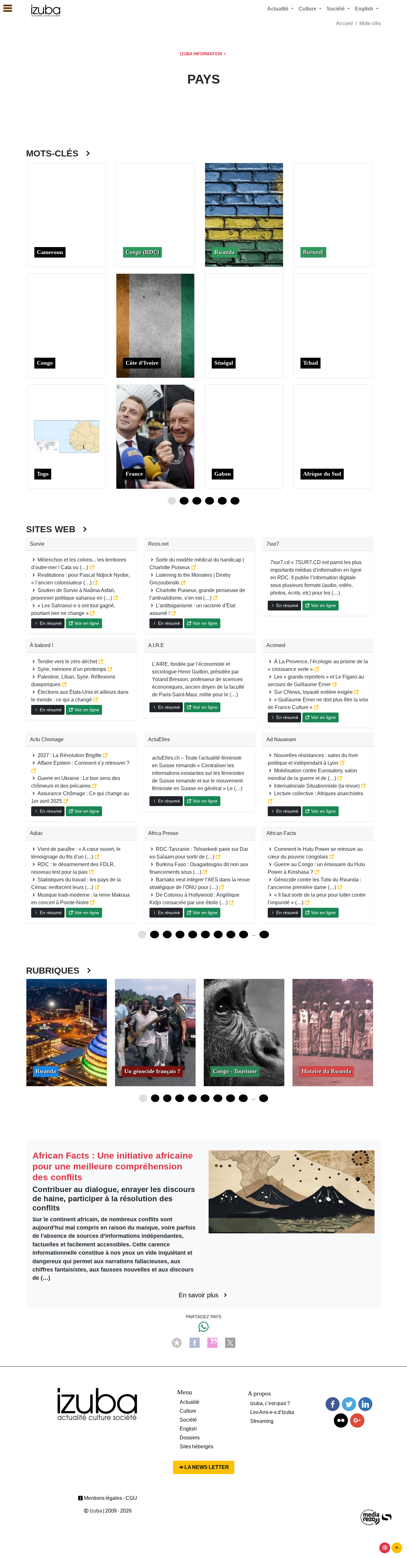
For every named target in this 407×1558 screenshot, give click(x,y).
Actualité (189, 1402)
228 (264, 934)
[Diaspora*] (177, 1342)
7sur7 (272, 544)
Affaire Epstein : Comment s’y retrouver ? (82, 763)
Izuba (95, 1510)
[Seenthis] (212, 1342)
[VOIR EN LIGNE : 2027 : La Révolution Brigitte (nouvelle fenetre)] (105, 755)
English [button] (365, 8)
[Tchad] (333, 325)
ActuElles (159, 739)
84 (230, 934)
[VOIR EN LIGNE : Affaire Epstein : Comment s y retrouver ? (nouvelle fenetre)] (33, 770)
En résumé (50, 623)
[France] (155, 436)
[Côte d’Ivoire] (155, 325)
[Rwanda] (244, 214)
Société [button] (336, 8)
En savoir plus (200, 1295)
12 (184, 500)
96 (243, 934)
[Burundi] (333, 214)
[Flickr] (341, 1420)
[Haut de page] (396, 1547)
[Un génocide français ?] (155, 1032)
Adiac (36, 833)
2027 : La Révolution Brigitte (69, 755)
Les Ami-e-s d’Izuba (272, 1412)
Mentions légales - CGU (110, 1498)
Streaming (261, 1421)
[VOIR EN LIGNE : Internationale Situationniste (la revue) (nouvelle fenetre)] (363, 786)
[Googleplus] (357, 1420)
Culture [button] (308, 8)
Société (188, 1420)
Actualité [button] (278, 8)
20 (205, 1098)
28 (230, 1098)
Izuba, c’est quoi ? (270, 1403)
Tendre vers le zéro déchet (67, 661)
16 (192, 1098)
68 (263, 1098)
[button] (5, 8)
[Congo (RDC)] (155, 214)
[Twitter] (349, 1404)
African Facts (281, 833)
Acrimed (275, 645)
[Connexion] (384, 1547)
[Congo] (67, 325)
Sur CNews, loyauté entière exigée (313, 692)
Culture (188, 1411)
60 (235, 500)
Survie (37, 544)
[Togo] (67, 436)
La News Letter (206, 1467)
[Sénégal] (244, 325)
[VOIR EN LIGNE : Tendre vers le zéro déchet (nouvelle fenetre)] (100, 661)
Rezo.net (158, 544)
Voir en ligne (86, 623)
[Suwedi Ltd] (387, 1517)
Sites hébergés (196, 1446)
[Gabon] (244, 436)
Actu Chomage (47, 739)
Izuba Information (201, 54)
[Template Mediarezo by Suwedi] (370, 1517)
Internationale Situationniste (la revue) (317, 786)
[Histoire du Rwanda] (333, 1032)
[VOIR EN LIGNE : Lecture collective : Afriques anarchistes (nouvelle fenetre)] (270, 801)
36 (209, 500)
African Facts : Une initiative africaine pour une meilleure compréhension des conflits (112, 1166)
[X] (230, 1342)
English (188, 1428)
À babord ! (41, 645)
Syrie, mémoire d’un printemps (71, 669)
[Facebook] (194, 1342)
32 (243, 1098)
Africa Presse (163, 833)
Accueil (344, 23)
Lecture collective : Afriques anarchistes (318, 793)
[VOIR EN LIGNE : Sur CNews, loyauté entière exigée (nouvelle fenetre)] (356, 692)
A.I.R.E (156, 645)
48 (222, 500)
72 (218, 934)
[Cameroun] (67, 214)
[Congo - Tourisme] (244, 1032)
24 (196, 500)
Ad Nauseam (281, 739)
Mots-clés (370, 23)
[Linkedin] (365, 1404)
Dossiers (190, 1437)
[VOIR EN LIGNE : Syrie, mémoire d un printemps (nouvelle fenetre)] (110, 669)
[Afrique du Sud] (333, 436)
